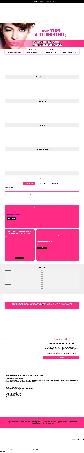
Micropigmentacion (42, 77)
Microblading (42, 101)
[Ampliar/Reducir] (0, 451)
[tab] (29, 183)
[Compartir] (3, 451)
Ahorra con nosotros (14, 215)
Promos (42, 173)
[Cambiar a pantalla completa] (1, 451)
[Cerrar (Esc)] (4, 451)
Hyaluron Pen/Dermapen (42, 149)
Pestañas (42, 125)
